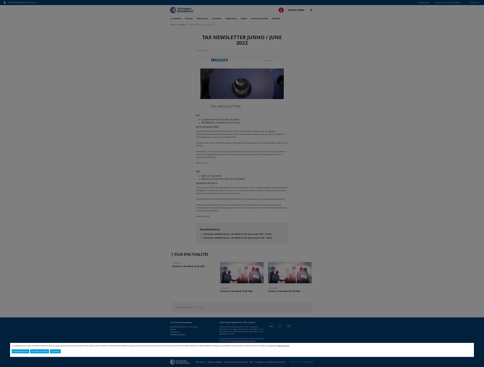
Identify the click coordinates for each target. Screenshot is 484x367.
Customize (55, 351)
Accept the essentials (40, 351)
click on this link (283, 346)
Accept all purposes (20, 351)
